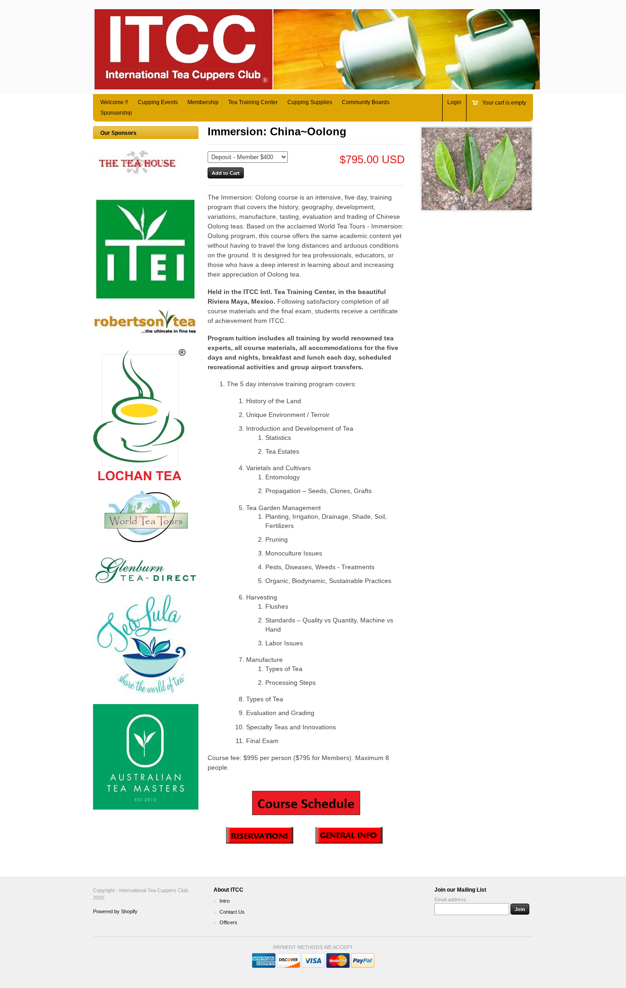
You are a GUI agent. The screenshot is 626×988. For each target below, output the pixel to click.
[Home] (316, 85)
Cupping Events (158, 102)
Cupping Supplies (309, 102)
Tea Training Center (253, 102)
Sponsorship (116, 113)
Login (454, 102)
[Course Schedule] (306, 803)
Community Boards (366, 102)
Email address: (450, 899)
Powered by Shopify (115, 911)
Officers (228, 922)
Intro (225, 901)
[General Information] (349, 841)
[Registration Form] (250, 841)
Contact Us (232, 912)
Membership (203, 102)
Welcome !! (114, 102)
